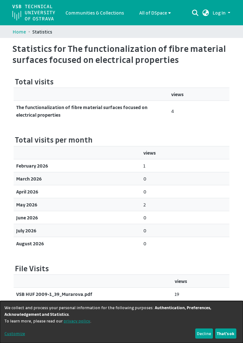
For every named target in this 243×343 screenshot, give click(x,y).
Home (19, 31)
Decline (204, 333)
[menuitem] (155, 12)
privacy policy (77, 320)
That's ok (225, 333)
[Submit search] (195, 12)
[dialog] (121, 322)
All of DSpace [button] (153, 12)
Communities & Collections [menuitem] (94, 12)
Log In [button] (220, 12)
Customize (14, 333)
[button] (206, 12)
